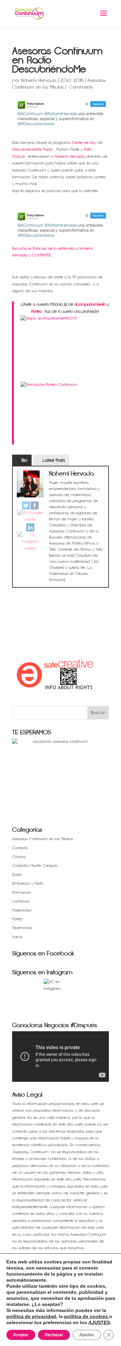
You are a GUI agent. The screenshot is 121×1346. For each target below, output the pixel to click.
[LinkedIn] (30, 527)
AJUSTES (99, 1322)
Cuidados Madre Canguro (34, 865)
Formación (21, 892)
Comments (80, 87)
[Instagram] (30, 541)
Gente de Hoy (83, 142)
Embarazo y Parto (27, 883)
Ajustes (86, 1335)
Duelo (17, 874)
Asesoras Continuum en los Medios (42, 839)
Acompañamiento (90, 304)
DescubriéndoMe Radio (32, 149)
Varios (17, 937)
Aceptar (21, 1335)
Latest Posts (54, 460)
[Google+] (30, 516)
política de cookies (86, 1316)
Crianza (19, 856)
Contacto (20, 848)
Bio (24, 460)
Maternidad (21, 910)
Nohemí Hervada (38, 80)
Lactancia (20, 901)
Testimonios (22, 927)
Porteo (36, 311)
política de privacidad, (31, 1316)
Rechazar (54, 1335)
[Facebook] (35, 505)
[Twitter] (26, 505)
